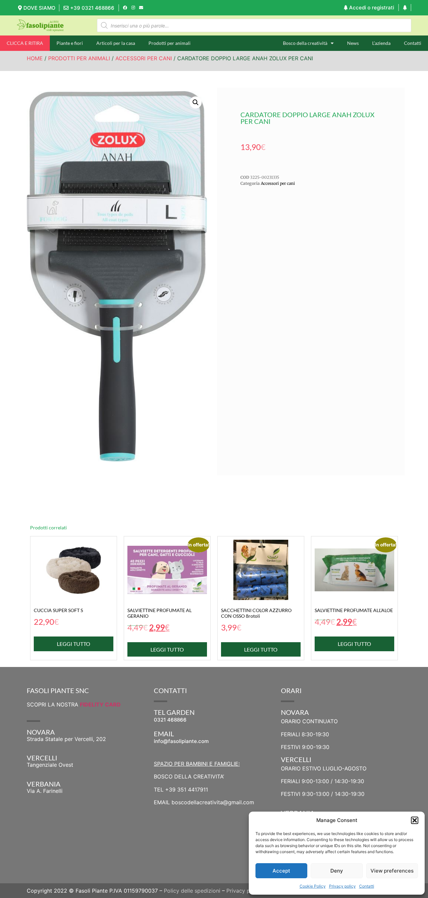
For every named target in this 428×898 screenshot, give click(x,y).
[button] (414, 820)
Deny (336, 871)
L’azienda (381, 43)
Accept (281, 871)
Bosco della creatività (305, 43)
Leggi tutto (73, 644)
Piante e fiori (70, 43)
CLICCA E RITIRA (25, 43)
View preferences (392, 871)
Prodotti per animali (169, 43)
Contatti (366, 886)
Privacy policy (342, 886)
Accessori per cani (143, 58)
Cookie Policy (313, 886)
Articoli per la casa (115, 43)
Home (35, 58)
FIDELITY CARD (100, 704)
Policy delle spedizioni (192, 890)
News (353, 43)
